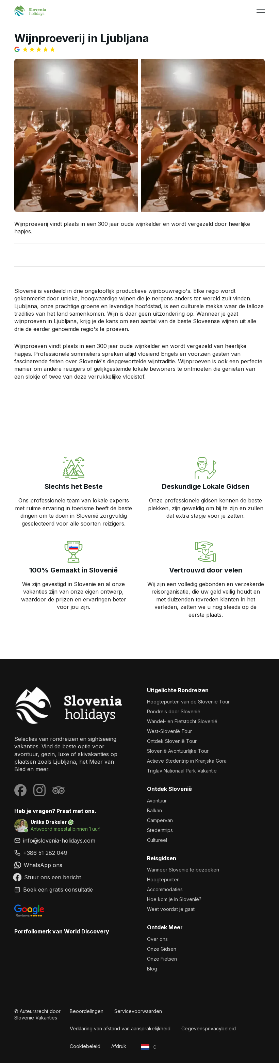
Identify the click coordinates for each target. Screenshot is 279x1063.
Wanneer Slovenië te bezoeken (183, 870)
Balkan (154, 810)
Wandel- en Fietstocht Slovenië (182, 721)
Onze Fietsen (162, 959)
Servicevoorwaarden (138, 1011)
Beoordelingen (86, 1011)
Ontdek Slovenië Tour (172, 741)
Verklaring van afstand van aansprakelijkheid (120, 1028)
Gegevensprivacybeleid (208, 1028)
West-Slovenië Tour (169, 731)
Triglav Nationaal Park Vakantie (182, 771)
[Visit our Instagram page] (39, 790)
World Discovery (86, 931)
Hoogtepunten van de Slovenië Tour (188, 701)
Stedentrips (160, 830)
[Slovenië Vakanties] (69, 705)
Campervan (160, 820)
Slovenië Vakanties (35, 1017)
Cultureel (157, 840)
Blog (152, 968)
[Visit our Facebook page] (20, 790)
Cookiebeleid (85, 1046)
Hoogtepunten (163, 879)
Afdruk (118, 1046)
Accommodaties (165, 889)
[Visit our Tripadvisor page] (58, 790)
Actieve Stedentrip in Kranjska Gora (187, 761)
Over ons (157, 939)
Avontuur (157, 800)
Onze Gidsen (161, 949)
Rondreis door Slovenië (173, 711)
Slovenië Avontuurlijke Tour (178, 751)
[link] (69, 853)
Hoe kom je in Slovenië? (174, 899)
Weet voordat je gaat (171, 909)
